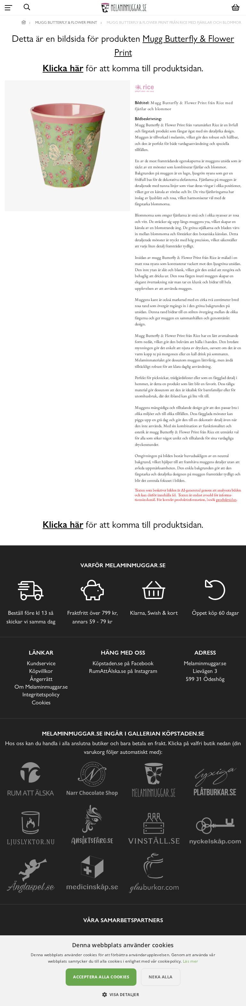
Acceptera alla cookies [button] (101, 977)
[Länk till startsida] (23, 22)
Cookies (41, 702)
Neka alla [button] (161, 977)
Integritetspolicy (41, 694)
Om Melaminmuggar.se (41, 686)
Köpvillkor (41, 670)
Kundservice (41, 663)
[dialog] (123, 970)
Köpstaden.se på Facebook (123, 663)
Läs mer (190, 961)
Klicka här (63, 68)
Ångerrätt (41, 678)
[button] (123, 994)
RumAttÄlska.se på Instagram (123, 670)
